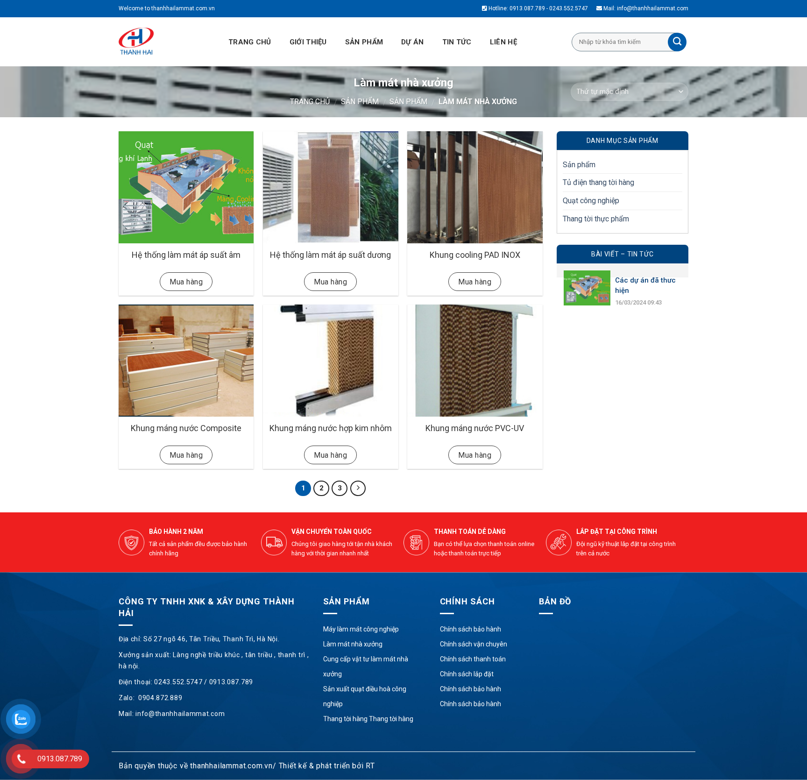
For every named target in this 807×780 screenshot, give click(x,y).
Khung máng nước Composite (186, 428)
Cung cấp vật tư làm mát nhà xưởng (365, 666)
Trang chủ (249, 42)
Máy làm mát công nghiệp (361, 629)
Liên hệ (503, 42)
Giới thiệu (308, 42)
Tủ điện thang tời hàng (598, 182)
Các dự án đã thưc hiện (645, 285)
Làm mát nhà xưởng (352, 644)
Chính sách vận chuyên (473, 644)
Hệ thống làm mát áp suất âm (186, 255)
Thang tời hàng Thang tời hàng (368, 719)
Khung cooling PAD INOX (475, 255)
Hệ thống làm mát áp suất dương (330, 255)
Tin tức (457, 42)
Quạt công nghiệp (591, 200)
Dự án (412, 42)
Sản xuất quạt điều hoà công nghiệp (364, 696)
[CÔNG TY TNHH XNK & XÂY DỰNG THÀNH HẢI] (161, 41)
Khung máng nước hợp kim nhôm (330, 428)
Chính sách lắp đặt (467, 674)
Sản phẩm (364, 42)
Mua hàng (186, 281)
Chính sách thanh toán (473, 659)
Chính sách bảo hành (470, 629)
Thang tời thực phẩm (596, 218)
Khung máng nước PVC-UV (474, 428)
